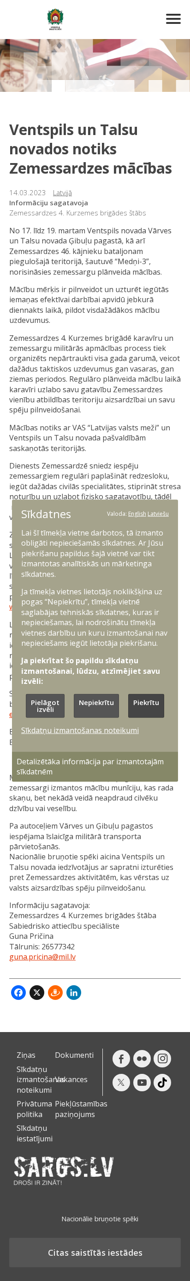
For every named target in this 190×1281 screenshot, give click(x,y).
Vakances (71, 1079)
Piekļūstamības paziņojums (81, 1109)
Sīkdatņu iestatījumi (35, 1133)
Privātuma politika (34, 1109)
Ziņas (26, 1055)
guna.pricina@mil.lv (42, 957)
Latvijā (62, 192)
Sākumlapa (55, 19)
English (137, 513)
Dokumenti (74, 1055)
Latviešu (158, 513)
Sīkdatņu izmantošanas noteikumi (41, 1079)
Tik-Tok (162, 1082)
